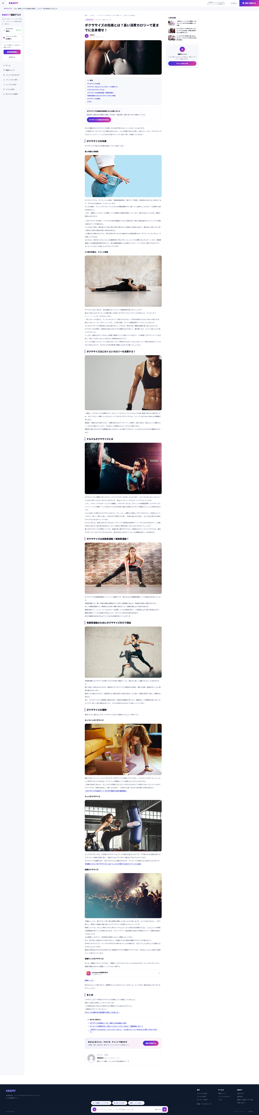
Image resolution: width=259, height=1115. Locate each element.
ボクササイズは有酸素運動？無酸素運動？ (100, 93)
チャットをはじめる (182, 63)
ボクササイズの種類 (93, 99)
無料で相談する (249, 3)
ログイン (234, 3)
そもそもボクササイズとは (95, 90)
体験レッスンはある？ (136, 1103)
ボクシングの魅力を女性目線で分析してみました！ (102, 1012)
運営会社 (239, 1096)
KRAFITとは (240, 1093)
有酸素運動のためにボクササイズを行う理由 (101, 96)
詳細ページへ (89, 980)
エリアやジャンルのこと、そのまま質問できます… (114, 1109)
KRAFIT (13, 3)
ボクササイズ (89, 20)
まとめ (89, 102)
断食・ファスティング (204, 1104)
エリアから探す (201, 1096)
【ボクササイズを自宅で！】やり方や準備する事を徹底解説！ (106, 791)
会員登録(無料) (12, 52)
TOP (86, 15)
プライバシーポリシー (240, 1111)
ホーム (6, 65)
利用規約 (250, 1111)
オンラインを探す (12, 94)
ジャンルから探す (202, 1093)
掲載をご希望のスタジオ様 (245, 1100)
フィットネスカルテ (11, 75)
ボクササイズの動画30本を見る (99, 120)
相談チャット (9, 70)
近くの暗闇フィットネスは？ (101, 1103)
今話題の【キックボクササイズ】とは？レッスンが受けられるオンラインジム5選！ (113, 864)
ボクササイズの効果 (93, 84)
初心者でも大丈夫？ (120, 1103)
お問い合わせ (241, 1103)
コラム (92, 15)
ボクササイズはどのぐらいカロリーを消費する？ (102, 87)
